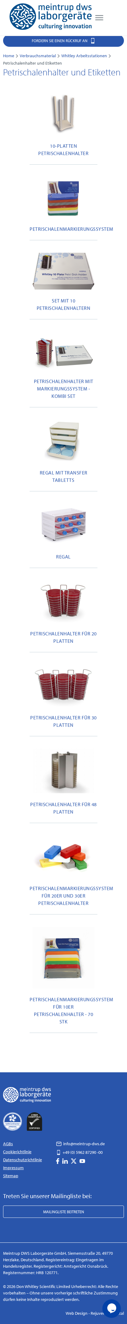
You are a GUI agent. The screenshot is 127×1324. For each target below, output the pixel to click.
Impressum (13, 1167)
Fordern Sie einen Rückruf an (60, 40)
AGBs (8, 1143)
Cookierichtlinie (17, 1151)
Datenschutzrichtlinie (22, 1159)
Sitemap (10, 1175)
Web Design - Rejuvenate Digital (95, 1313)
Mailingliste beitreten (63, 1211)
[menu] (99, 18)
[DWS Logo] (51, 17)
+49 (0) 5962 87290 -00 (82, 1152)
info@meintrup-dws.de (83, 1143)
